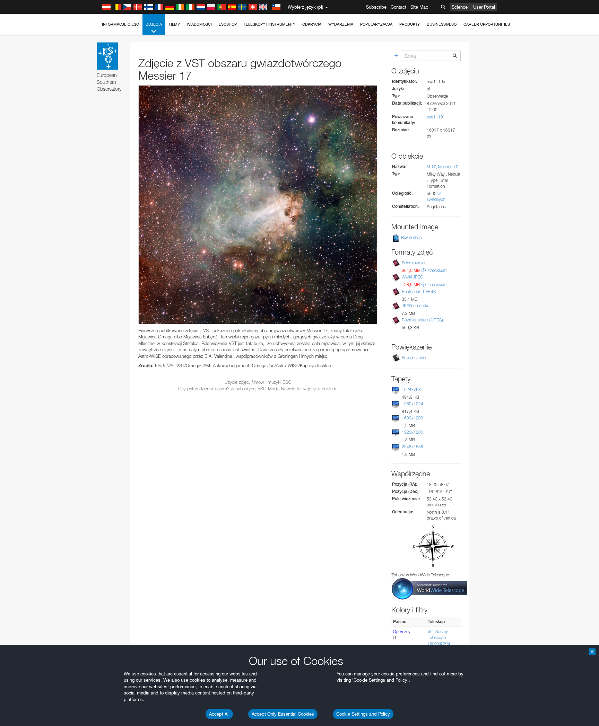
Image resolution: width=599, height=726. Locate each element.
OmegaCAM (439, 643)
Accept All (219, 714)
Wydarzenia (340, 24)
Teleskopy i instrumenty (269, 24)
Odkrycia (311, 24)
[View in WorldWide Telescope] (429, 588)
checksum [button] (436, 270)
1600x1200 (412, 417)
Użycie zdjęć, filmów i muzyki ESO (258, 382)
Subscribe (376, 7)
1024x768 (411, 389)
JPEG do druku (415, 305)
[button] (424, 270)
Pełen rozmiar (414, 262)
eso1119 (435, 116)
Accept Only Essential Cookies (283, 714)
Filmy (174, 24)
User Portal (484, 7)
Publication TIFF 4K (419, 291)
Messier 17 (448, 166)
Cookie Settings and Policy (363, 714)
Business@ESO (442, 24)
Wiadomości (199, 24)
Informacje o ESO (120, 24)
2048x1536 (412, 446)
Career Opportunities (486, 24)
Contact (398, 7)
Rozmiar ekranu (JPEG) (422, 319)
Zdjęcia (154, 24)
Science (460, 7)
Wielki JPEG (412, 277)
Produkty (409, 24)
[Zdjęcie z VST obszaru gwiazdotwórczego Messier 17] (258, 205)
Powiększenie (414, 357)
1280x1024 (412, 403)
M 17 (431, 166)
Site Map (419, 7)
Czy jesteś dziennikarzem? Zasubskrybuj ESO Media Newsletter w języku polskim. (258, 388)
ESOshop (228, 24)
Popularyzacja (376, 24)
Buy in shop (411, 237)
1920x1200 (412, 432)
